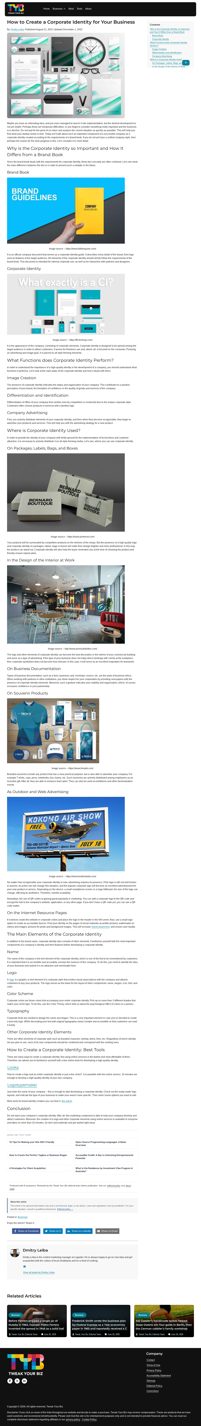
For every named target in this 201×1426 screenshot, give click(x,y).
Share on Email (109, 1231)
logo (11, 979)
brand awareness (101, 927)
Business (57, 8)
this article (67, 1101)
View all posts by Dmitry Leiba (39, 1272)
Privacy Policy (154, 1370)
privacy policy (73, 1419)
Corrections (153, 1391)
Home (46, 8)
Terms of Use (153, 1365)
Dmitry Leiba (17, 29)
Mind (71, 8)
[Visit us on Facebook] (10, 1381)
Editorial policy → (65, 1209)
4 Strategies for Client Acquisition (27, 1168)
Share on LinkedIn (81, 1231)
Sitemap (151, 1380)
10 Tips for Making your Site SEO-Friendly (31, 1142)
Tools (79, 8)
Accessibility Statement (159, 1375)
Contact (151, 1360)
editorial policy (113, 1185)
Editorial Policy (154, 1386)
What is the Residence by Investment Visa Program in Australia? (104, 1170)
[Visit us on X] (17, 1381)
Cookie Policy (89, 1419)
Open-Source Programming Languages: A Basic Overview (100, 1144)
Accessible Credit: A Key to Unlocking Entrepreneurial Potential (104, 1157)
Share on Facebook (28, 1231)
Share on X (55, 1231)
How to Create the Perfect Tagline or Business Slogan (38, 1155)
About (88, 8)
